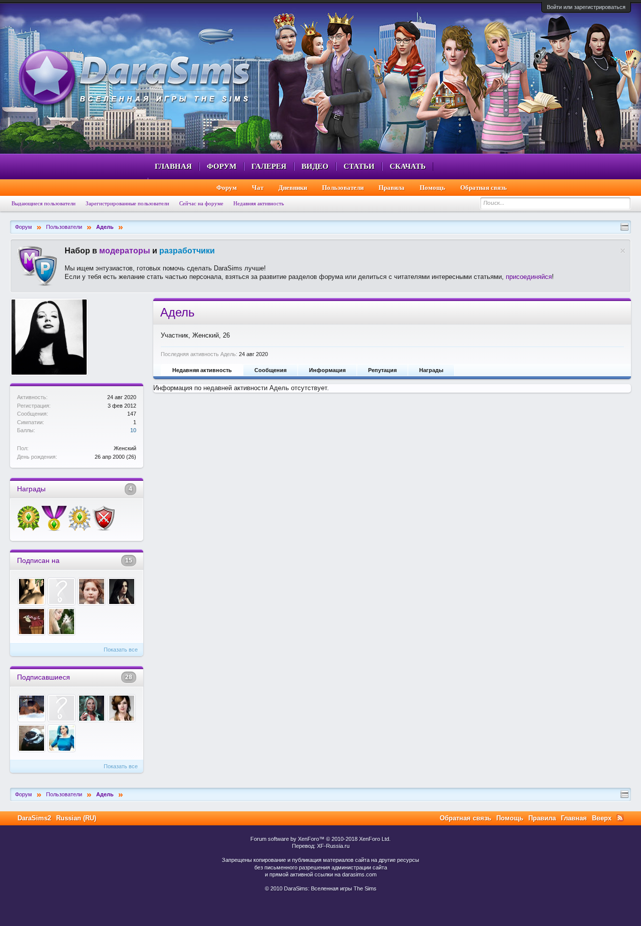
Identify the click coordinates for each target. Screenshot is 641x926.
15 (128, 560)
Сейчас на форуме (201, 203)
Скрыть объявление (622, 250)
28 (128, 677)
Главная (173, 166)
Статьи (359, 166)
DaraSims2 (34, 818)
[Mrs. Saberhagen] (122, 591)
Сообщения (270, 370)
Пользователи (343, 187)
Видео (315, 166)
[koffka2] (32, 708)
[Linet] (62, 621)
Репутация (382, 370)
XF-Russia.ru (333, 846)
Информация (327, 370)
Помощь (432, 187)
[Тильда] (32, 591)
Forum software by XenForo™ (320, 839)
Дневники (292, 187)
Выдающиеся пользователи (44, 203)
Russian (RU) (76, 818)
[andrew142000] (32, 738)
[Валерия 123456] (62, 591)
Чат (257, 187)
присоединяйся (529, 276)
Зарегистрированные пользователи (127, 203)
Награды (431, 370)
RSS (619, 817)
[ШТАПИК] (92, 708)
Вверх (601, 818)
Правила (392, 187)
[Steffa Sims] (122, 708)
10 (133, 430)
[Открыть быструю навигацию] (624, 227)
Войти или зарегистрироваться (586, 7)
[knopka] (92, 591)
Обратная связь (483, 187)
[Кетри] (62, 738)
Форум (221, 166)
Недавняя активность (202, 370)
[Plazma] (62, 708)
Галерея (268, 166)
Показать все (121, 650)
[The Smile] (32, 621)
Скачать (408, 166)
